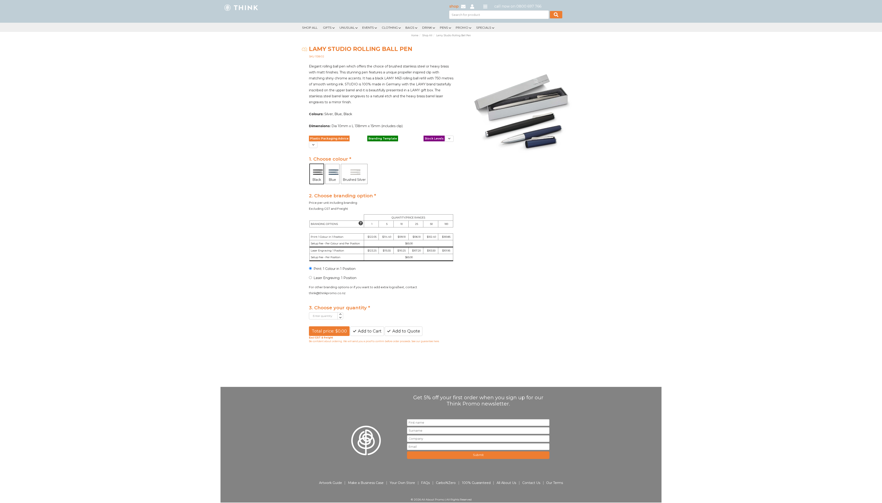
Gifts (327, 27)
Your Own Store (402, 483)
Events (368, 27)
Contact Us (531, 483)
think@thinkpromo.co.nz (327, 293)
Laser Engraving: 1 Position (335, 278)
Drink (427, 27)
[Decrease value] (340, 317)
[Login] (472, 6)
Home (414, 35)
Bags (409, 27)
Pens (444, 27)
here (436, 341)
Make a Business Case (366, 483)
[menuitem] (309, 27)
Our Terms (554, 483)
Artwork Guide (330, 483)
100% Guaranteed (476, 483)
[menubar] (425, 27)
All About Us (506, 483)
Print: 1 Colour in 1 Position (335, 269)
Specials (483, 27)
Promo (462, 27)
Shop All (309, 27)
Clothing (390, 27)
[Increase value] (340, 314)
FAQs (425, 483)
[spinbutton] (323, 316)
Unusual (347, 27)
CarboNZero (446, 483)
